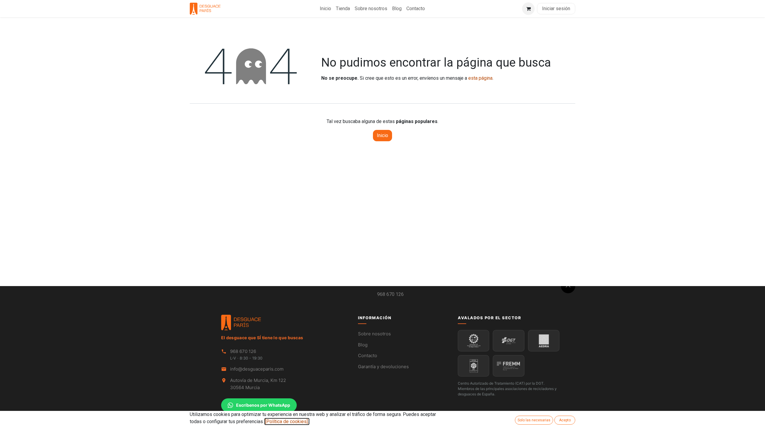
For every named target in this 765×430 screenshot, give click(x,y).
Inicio (382, 135)
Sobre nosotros (374, 334)
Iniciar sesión (556, 8)
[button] (568, 286)
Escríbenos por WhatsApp (263, 405)
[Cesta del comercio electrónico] (528, 8)
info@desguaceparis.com (257, 369)
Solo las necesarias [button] (534, 420)
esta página (480, 78)
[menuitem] (325, 9)
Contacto (367, 355)
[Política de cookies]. (287, 421)
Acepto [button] (565, 420)
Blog (363, 345)
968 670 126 (390, 294)
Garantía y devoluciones (383, 366)
